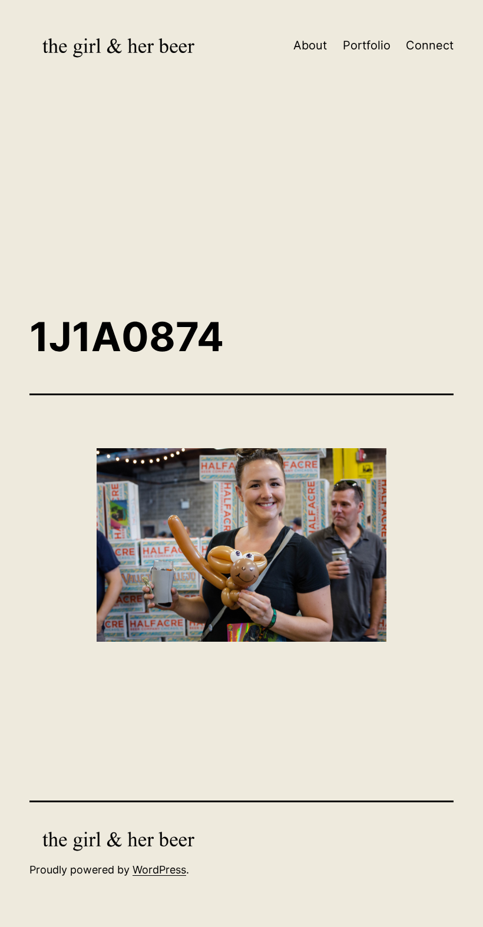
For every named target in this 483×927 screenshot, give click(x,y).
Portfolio (367, 45)
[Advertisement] (241, 208)
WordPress (159, 869)
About (310, 45)
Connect (430, 45)
